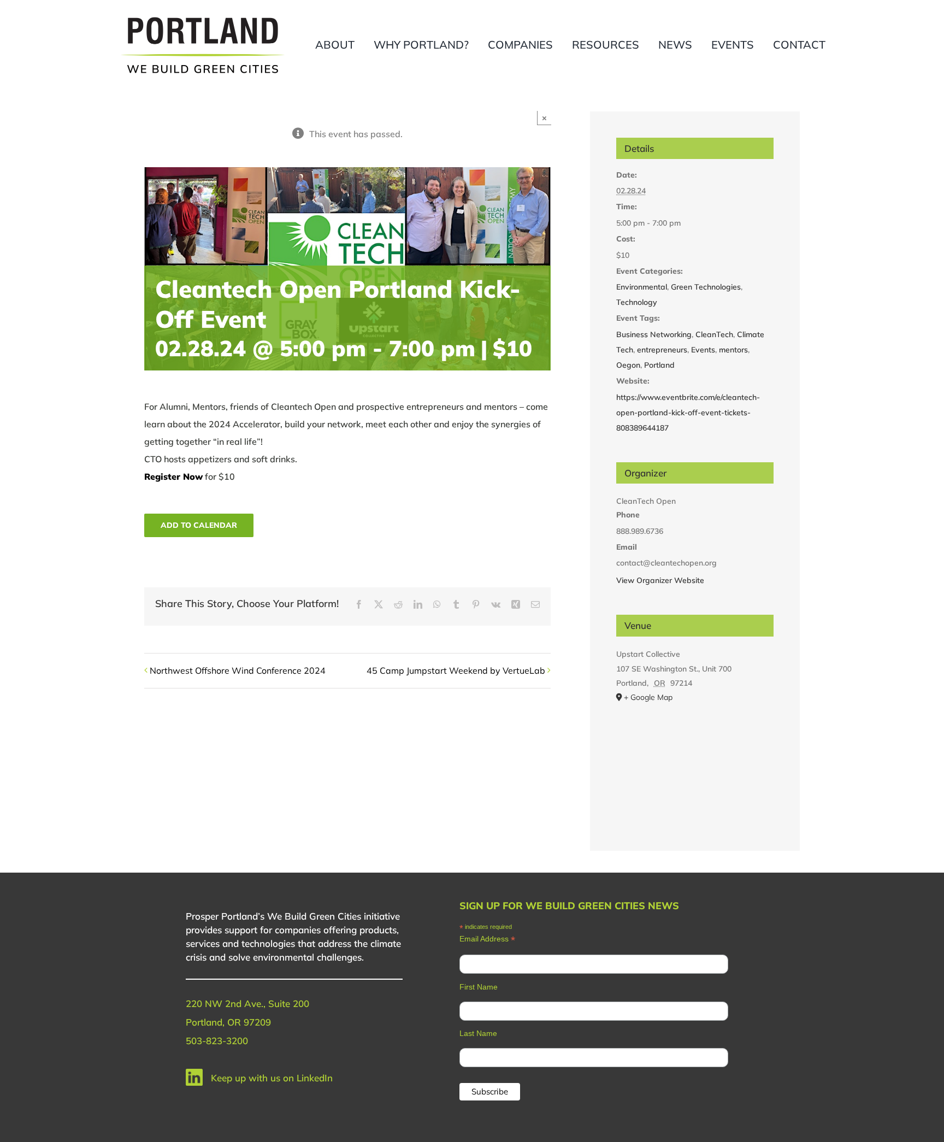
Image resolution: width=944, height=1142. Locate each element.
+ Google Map (648, 697)
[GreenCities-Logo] (203, 18)
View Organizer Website (660, 580)
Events (703, 350)
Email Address (487, 939)
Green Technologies (706, 287)
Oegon (628, 365)
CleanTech (714, 334)
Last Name (478, 1033)
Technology (636, 302)
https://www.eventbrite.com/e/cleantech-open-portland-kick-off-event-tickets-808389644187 (688, 412)
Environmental (641, 287)
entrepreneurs (662, 350)
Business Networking (654, 334)
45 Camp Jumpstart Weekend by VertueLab (456, 670)
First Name (478, 986)
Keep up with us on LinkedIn (272, 1078)
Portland (659, 365)
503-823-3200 (217, 1040)
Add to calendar (199, 525)
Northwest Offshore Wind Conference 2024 (238, 670)
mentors (733, 350)
